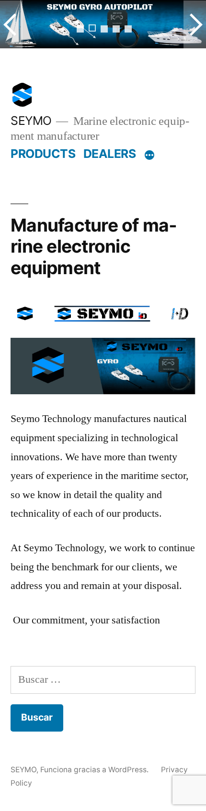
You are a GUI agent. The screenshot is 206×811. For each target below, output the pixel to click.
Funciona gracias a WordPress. (95, 769)
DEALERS (109, 153)
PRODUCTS (43, 153)
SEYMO (31, 120)
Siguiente (194, 24)
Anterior (11, 24)
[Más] (149, 155)
